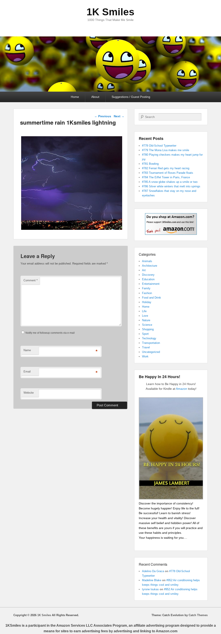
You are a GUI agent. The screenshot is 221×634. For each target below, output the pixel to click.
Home (75, 97)
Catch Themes (198, 615)
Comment (31, 280)
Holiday (146, 302)
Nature (146, 320)
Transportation (151, 342)
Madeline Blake (151, 580)
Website (29, 392)
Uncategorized (151, 352)
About (95, 97)
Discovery (148, 274)
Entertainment (150, 283)
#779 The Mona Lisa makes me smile (165, 150)
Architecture (149, 265)
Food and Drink (151, 297)
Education (148, 279)
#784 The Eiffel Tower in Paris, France (166, 177)
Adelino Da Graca (153, 571)
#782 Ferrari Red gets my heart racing (165, 168)
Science (147, 324)
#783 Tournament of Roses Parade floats (167, 172)
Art (144, 270)
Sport (145, 333)
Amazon (181, 388)
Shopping (148, 329)
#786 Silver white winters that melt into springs (171, 186)
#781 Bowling (150, 163)
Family (146, 288)
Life (144, 311)
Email (27, 371)
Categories (147, 254)
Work (145, 356)
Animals (147, 261)
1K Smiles (110, 11)
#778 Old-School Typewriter (159, 145)
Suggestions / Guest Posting (131, 97)
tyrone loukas (150, 589)
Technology (149, 338)
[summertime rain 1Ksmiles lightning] (71, 230)
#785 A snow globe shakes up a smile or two (169, 181)
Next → (119, 116)
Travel (146, 347)
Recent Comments (153, 564)
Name (27, 350)
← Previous (102, 116)
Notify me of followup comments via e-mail (50, 332)
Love (145, 315)
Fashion (147, 293)
